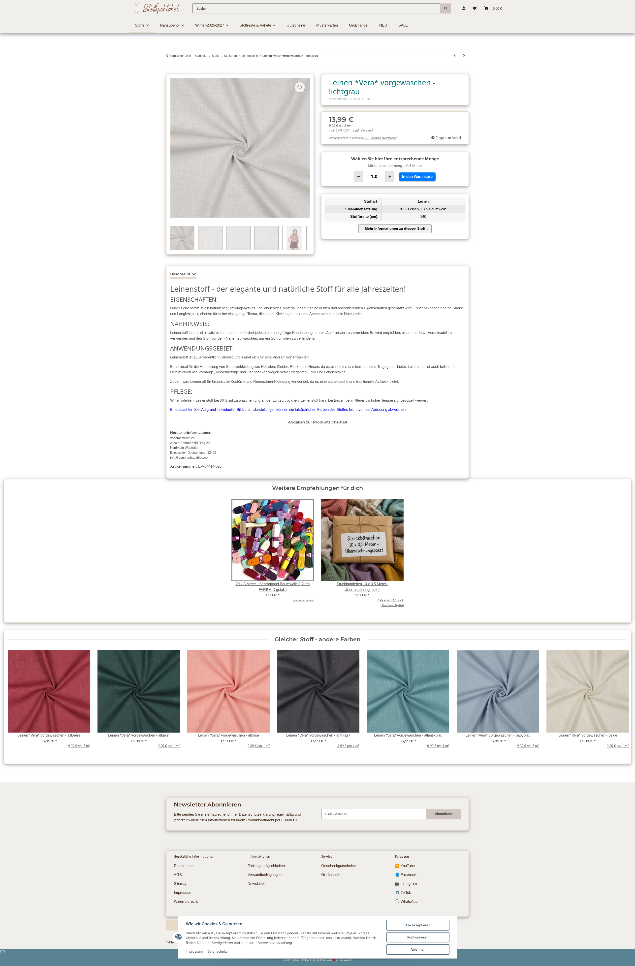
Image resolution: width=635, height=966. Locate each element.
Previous (15, 702)
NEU (383, 25)
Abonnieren (444, 814)
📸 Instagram (406, 883)
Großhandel (330, 874)
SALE (403, 25)
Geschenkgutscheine (338, 866)
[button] (463, 8)
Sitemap (180, 883)
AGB (178, 874)
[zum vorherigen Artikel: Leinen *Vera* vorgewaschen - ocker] (454, 56)
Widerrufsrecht (186, 901)
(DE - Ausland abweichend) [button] (380, 137)
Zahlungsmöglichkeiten (266, 866)
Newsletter (256, 883)
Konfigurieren (417, 937)
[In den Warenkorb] (170, 71)
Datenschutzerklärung (257, 814)
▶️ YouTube (405, 866)
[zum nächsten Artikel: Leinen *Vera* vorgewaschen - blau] (464, 56)
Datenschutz (217, 951)
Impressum (194, 951)
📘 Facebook (406, 874)
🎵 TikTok (403, 892)
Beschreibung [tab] (183, 274)
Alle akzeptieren (417, 925)
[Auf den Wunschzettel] (299, 87)
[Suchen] (445, 8)
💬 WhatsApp (406, 901)
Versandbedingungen (265, 874)
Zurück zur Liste (180, 56)
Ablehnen (418, 949)
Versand (367, 130)
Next (620, 702)
